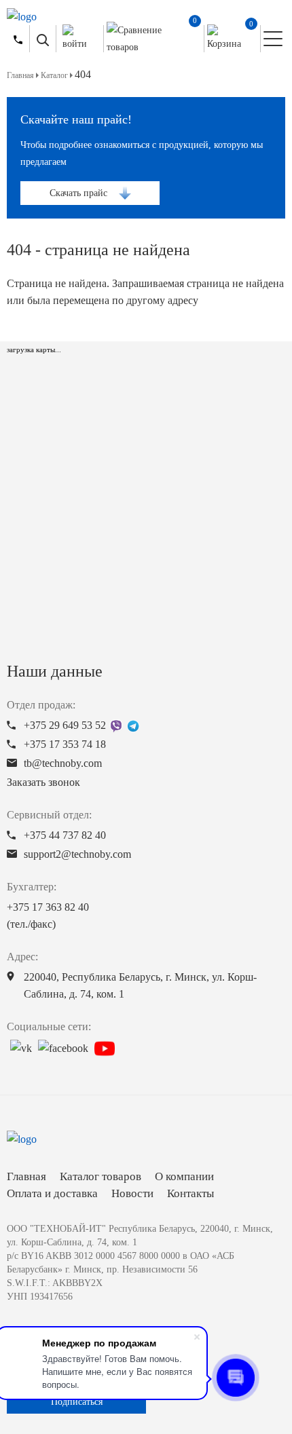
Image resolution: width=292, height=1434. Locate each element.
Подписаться (77, 1402)
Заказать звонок (43, 782)
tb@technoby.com (63, 763)
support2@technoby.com (77, 854)
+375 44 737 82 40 (65, 835)
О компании (184, 1176)
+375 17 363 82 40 (48, 915)
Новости (132, 1193)
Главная (26, 1176)
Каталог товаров (100, 1176)
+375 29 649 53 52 (65, 725)
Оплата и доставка (52, 1193)
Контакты (190, 1193)
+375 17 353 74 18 (65, 744)
